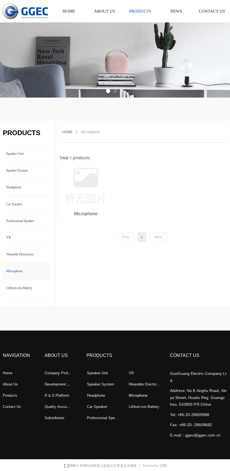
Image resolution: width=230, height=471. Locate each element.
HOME (67, 132)
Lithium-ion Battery (19, 288)
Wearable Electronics (20, 254)
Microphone (14, 271)
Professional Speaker (20, 221)
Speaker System (16, 170)
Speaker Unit (15, 154)
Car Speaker (14, 204)
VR (8, 237)
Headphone (13, 187)
